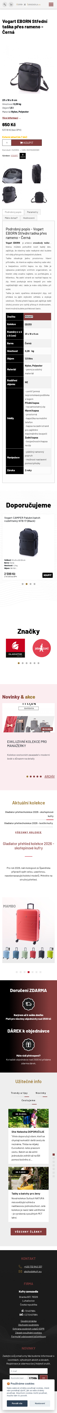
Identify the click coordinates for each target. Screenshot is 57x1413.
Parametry (32, 211)
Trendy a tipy (19, 1092)
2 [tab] (27, 584)
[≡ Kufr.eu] (29, 4)
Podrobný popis (13, 211)
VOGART (14, 155)
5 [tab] (34, 663)
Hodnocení (29, 217)
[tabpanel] (28, 547)
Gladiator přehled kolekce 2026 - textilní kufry (28, 823)
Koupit (28, 142)
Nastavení (40, 1403)
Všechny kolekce (28, 832)
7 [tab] (40, 972)
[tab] (13, 212)
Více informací (10, 117)
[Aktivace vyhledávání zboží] (4, 4)
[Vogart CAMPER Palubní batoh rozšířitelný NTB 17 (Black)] (28, 547)
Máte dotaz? (11, 217)
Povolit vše (17, 1403)
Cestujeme (28, 1100)
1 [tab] (23, 584)
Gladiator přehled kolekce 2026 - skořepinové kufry (29, 813)
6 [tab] (38, 663)
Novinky (41, 1092)
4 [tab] (34, 584)
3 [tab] (30, 584)
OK (43, 1378)
